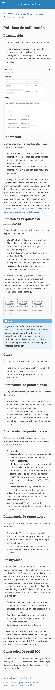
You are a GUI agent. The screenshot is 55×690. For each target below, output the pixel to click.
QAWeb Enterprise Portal (20, 14)
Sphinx (21, 682)
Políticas (39, 14)
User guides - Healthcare (29, 4)
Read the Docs (28, 685)
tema (37, 682)
